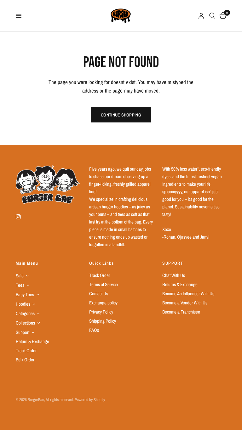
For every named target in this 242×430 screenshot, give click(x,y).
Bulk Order (25, 359)
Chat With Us (173, 275)
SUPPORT (172, 263)
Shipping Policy (102, 321)
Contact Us (98, 293)
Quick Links (101, 263)
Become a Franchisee (181, 311)
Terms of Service (103, 284)
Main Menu (27, 263)
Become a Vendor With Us (184, 302)
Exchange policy (103, 302)
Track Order (26, 350)
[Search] (212, 15)
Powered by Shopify (90, 399)
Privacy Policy (101, 311)
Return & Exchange (32, 341)
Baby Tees (25, 294)
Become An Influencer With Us (188, 293)
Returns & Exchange (180, 284)
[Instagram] (23, 217)
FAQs (94, 330)
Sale (20, 275)
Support (22, 332)
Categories (25, 313)
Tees (20, 285)
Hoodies (23, 304)
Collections (25, 323)
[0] (221, 15)
